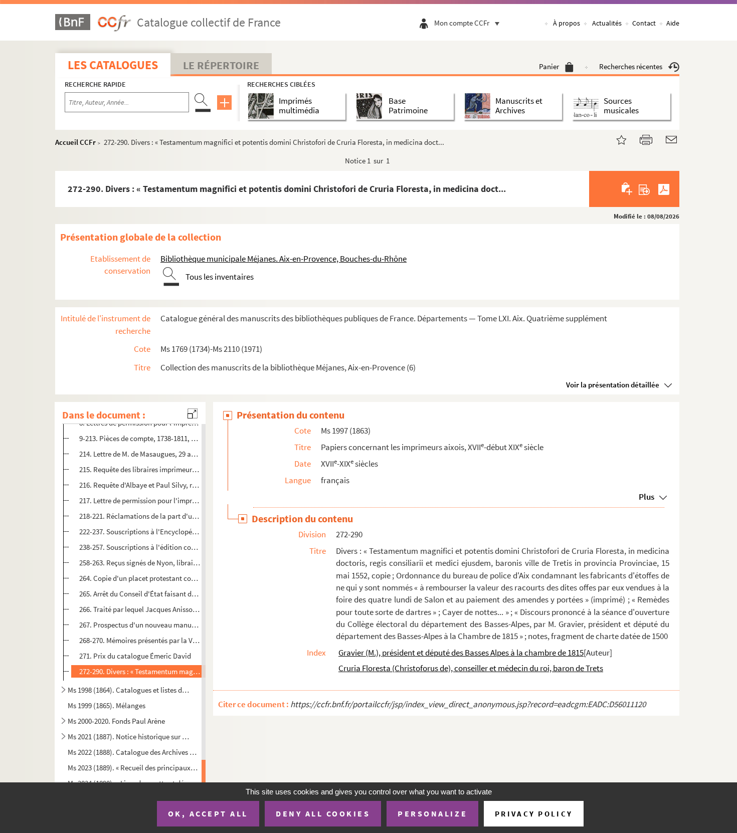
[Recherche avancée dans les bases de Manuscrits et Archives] (479, 106)
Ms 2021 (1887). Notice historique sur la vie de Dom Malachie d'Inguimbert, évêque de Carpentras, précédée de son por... (129, 736)
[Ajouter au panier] (627, 188)
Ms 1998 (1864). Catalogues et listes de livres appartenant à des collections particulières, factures (129, 690)
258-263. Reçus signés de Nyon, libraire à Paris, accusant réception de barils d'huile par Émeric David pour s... (139, 562)
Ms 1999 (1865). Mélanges (106, 705)
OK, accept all (208, 813)
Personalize (432, 813)
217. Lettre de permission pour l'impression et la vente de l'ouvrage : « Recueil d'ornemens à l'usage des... (139, 500)
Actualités (607, 23)
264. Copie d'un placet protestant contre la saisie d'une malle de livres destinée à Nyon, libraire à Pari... (139, 578)
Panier (549, 66)
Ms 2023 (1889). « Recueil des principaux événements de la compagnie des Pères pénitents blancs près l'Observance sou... (133, 767)
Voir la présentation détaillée (612, 384)
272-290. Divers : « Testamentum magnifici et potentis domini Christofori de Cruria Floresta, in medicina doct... (139, 671)
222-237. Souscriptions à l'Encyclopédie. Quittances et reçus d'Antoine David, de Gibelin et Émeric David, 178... (139, 531)
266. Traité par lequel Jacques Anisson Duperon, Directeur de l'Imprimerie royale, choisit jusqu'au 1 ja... (139, 608)
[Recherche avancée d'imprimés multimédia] (263, 106)
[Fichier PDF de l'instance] (663, 189)
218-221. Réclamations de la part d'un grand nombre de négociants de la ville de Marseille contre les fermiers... (139, 516)
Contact (644, 23)
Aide (672, 23)
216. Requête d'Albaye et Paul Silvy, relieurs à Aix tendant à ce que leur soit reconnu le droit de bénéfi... (139, 485)
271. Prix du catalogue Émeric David (135, 656)
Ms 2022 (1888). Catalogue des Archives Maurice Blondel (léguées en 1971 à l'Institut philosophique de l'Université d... (133, 752)
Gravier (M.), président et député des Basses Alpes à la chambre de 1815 (461, 652)
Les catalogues (113, 65)
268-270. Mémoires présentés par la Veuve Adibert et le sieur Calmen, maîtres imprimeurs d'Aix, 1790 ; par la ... (139, 640)
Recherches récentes (630, 66)
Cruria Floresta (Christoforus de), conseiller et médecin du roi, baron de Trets (470, 668)
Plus (646, 496)
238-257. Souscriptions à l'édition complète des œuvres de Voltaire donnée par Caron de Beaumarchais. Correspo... (139, 547)
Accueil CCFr (75, 142)
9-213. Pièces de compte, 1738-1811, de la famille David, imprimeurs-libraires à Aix (139, 438)
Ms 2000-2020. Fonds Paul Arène (116, 721)
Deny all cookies (323, 813)
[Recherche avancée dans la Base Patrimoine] (371, 106)
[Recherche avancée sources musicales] (588, 106)
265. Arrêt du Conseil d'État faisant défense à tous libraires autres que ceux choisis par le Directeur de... (139, 593)
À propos (566, 23)
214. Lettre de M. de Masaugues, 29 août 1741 (139, 454)
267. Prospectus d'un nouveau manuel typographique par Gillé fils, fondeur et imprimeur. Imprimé (139, 625)
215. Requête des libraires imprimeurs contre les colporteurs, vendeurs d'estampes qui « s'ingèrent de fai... (139, 469)
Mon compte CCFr (461, 23)
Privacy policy (534, 813)
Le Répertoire (221, 65)
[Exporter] (644, 189)
